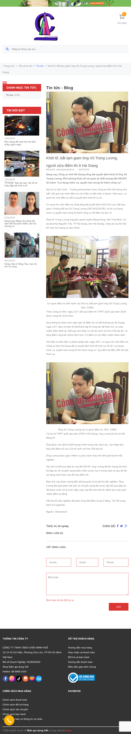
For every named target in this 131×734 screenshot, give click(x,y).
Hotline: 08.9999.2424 (14, 671)
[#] (65, 3)
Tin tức (40, 66)
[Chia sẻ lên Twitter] (121, 526)
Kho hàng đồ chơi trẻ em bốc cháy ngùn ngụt (20, 143)
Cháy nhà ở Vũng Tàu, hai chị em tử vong (20, 265)
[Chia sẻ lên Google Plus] (126, 526)
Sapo (69, 730)
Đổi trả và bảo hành (78, 657)
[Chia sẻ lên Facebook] (117, 526)
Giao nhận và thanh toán (81, 652)
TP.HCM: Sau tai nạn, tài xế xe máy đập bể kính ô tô (20, 184)
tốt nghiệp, (63, 526)
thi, (55, 526)
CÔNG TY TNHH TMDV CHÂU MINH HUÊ (25, 647)
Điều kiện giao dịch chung (82, 666)
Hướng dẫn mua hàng (80, 647)
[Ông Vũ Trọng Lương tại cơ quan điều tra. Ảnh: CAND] (87, 393)
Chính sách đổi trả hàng (15, 704)
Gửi (118, 606)
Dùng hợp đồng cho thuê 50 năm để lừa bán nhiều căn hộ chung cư (20, 224)
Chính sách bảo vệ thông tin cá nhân (22, 719)
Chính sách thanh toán (15, 699)
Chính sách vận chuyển (15, 709)
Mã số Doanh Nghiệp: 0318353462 (21, 662)
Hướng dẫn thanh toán (80, 662)
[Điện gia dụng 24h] (46, 26)
